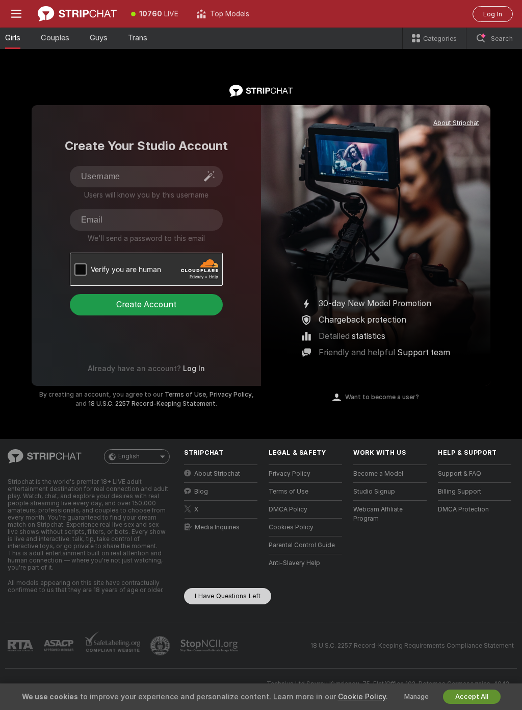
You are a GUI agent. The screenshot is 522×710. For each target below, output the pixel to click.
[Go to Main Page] (77, 14)
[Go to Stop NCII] (210, 646)
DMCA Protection (463, 509)
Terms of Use (185, 394)
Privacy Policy (231, 394)
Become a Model (378, 473)
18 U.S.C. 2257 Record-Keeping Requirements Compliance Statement (412, 645)
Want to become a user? (382, 397)
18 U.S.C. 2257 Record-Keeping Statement (152, 403)
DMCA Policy (288, 509)
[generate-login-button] (209, 176)
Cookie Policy (362, 697)
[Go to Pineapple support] (161, 645)
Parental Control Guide (302, 545)
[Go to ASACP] (59, 645)
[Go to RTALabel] (21, 646)
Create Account (146, 304)
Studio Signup (374, 491)
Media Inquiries (217, 527)
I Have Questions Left (227, 596)
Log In (492, 14)
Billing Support (459, 491)
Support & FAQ (459, 473)
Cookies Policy (291, 527)
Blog (201, 491)
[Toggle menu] (16, 14)
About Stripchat (456, 123)
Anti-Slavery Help (294, 563)
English (129, 456)
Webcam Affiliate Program (378, 514)
